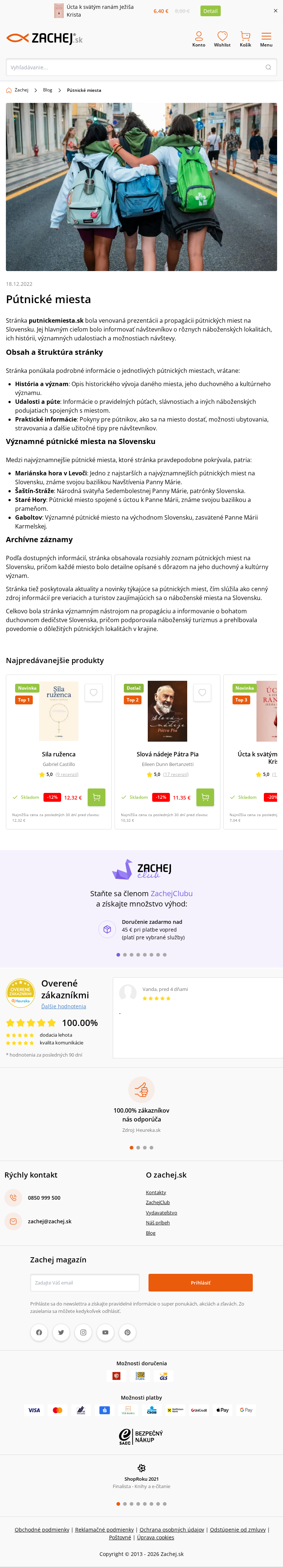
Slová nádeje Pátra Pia (168, 754)
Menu (266, 45)
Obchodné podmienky (42, 1529)
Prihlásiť (200, 1282)
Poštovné (120, 1537)
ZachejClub (158, 1202)
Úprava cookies (155, 1537)
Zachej (21, 90)
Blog (47, 90)
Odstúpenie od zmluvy (238, 1529)
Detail (210, 10)
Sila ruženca (59, 754)
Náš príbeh (158, 1222)
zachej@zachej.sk (49, 1221)
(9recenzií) (67, 774)
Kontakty (156, 1192)
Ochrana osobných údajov (172, 1529)
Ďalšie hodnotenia (63, 1006)
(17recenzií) (176, 774)
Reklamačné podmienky (104, 1529)
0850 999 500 (44, 1197)
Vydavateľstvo (161, 1212)
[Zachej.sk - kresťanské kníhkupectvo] (44, 39)
